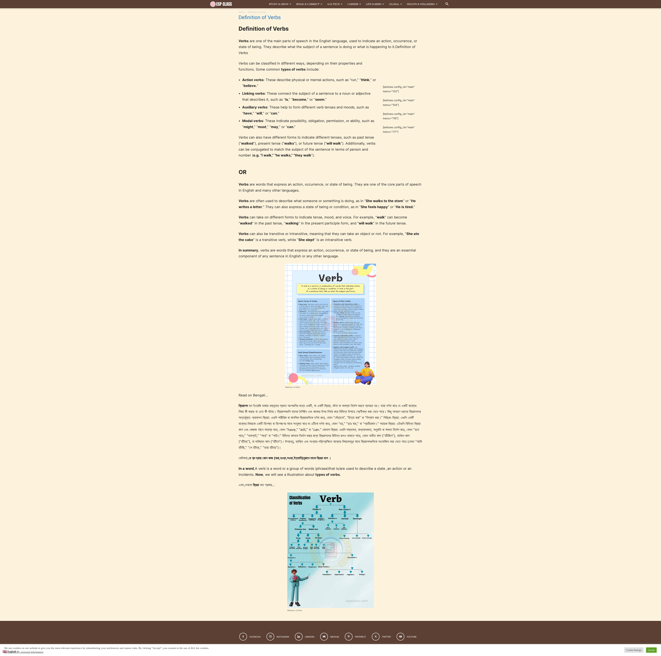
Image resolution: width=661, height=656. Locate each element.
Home (242, 12)
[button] (447, 4)
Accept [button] (651, 650)
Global (394, 4)
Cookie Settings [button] (633, 650)
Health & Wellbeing (421, 4)
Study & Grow (278, 4)
